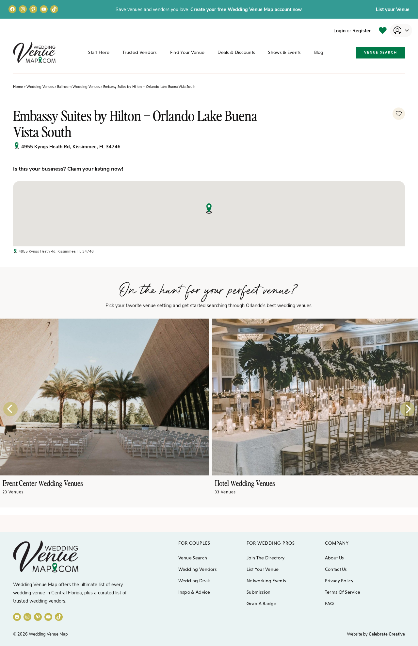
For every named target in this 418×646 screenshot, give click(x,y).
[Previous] (10, 409)
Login (339, 30)
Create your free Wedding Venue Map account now (246, 9)
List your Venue (393, 9)
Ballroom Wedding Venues (78, 87)
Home (18, 87)
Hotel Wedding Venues (245, 483)
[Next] (407, 409)
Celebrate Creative (387, 634)
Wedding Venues (40, 87)
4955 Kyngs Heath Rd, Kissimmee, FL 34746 (71, 146)
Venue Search (380, 52)
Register (361, 30)
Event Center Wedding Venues (43, 483)
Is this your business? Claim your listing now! (68, 168)
